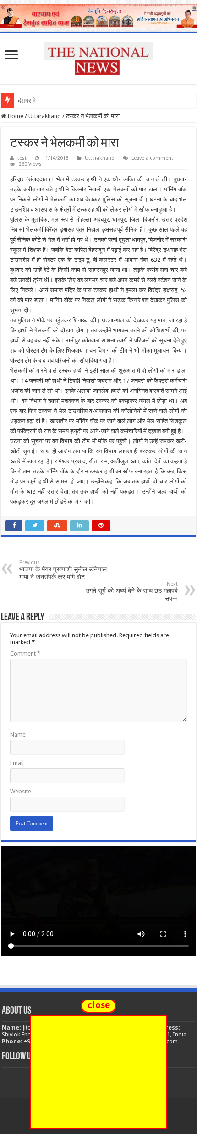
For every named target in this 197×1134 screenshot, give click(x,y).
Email (17, 763)
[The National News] (98, 57)
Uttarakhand (44, 116)
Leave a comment (152, 158)
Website (20, 791)
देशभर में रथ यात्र (37, 100)
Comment (25, 653)
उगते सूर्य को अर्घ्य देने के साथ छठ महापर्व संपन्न (132, 591)
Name (18, 734)
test (22, 158)
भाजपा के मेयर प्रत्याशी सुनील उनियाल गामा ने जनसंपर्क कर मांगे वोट (63, 570)
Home (14, 116)
